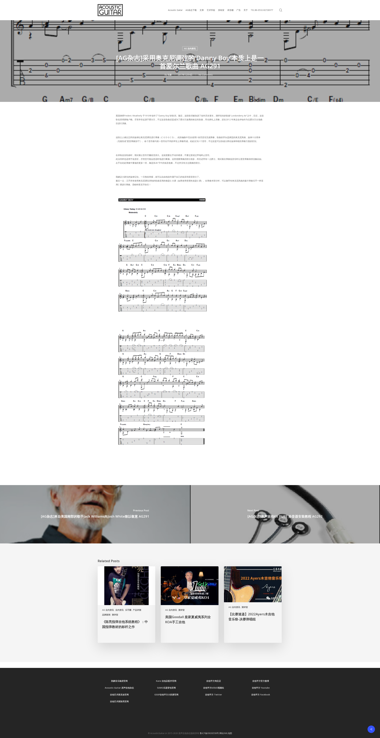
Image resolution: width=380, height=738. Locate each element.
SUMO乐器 (162, 687)
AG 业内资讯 (190, 48)
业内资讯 (119, 609)
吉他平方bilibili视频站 (213, 687)
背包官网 (171, 687)
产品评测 (137, 609)
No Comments (205, 74)
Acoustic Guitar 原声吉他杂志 (119, 687)
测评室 (115, 614)
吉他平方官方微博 (260, 680)
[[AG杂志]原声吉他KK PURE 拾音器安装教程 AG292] (285, 514)
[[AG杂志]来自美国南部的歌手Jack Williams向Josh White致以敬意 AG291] (95, 514)
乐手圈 (128, 609)
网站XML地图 (225, 733)
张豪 (170, 74)
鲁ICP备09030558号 (209, 733)
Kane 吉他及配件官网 (166, 680)
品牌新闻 (106, 614)
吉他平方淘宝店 (213, 680)
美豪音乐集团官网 (119, 680)
